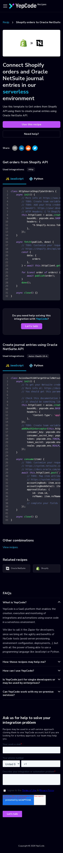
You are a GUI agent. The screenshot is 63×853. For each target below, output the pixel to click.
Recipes (7, 22)
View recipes (10, 547)
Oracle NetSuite (18, 568)
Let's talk (31, 326)
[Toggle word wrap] (50, 191)
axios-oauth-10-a (38, 356)
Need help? (31, 134)
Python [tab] (38, 179)
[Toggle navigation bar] (5, 5)
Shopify (44, 568)
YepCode (42, 319)
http (31, 169)
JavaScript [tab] (17, 179)
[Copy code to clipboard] (56, 191)
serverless (16, 91)
